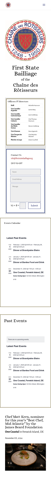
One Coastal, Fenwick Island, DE (28, 272)
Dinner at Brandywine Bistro (26, 250)
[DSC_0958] (25, 469)
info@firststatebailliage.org (22, 158)
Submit (34, 205)
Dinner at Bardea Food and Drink (28, 262)
